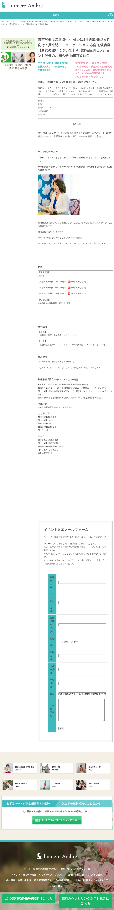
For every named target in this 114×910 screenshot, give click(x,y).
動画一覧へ (66, 869)
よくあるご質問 (94, 875)
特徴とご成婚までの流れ (45, 869)
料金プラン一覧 (82, 869)
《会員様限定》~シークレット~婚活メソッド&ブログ (81, 880)
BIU (60, 886)
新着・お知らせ (76, 875)
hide (79, 124)
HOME (3, 21)
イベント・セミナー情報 (16, 21)
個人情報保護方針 (43, 880)
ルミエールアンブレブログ (52, 875)
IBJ (53, 886)
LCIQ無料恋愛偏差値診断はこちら (28, 898)
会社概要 (10, 880)
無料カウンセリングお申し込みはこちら (85, 901)
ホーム (27, 869)
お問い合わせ (24, 880)
